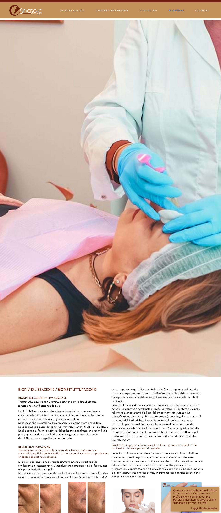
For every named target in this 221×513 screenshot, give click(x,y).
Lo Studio (201, 10)
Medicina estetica (72, 10)
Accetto (212, 508)
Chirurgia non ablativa (112, 10)
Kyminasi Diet (148, 10)
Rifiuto (203, 508)
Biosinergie (176, 10)
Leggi (194, 508)
